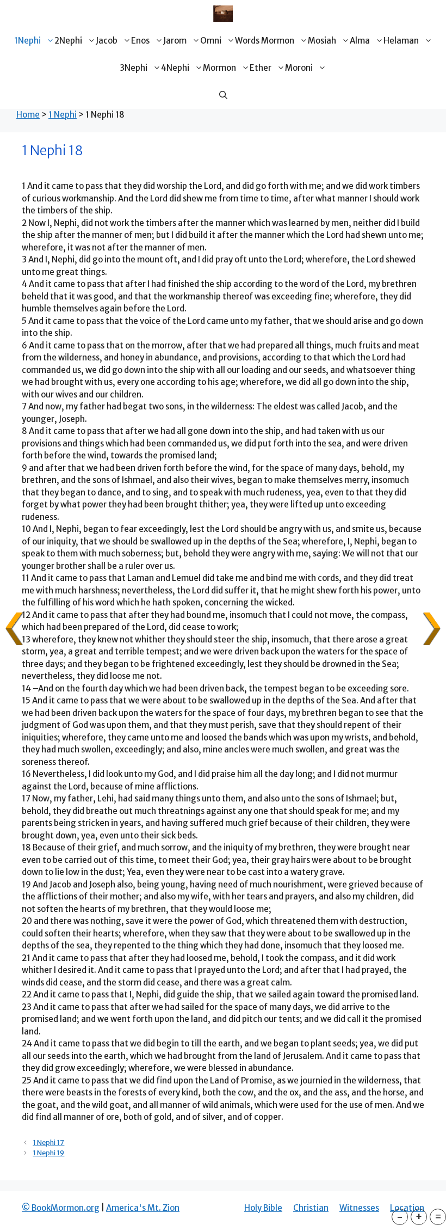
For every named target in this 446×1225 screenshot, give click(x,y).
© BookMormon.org (61, 1208)
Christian (311, 1208)
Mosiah (322, 40)
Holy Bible (263, 1208)
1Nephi (27, 40)
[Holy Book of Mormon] (222, 13)
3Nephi (133, 68)
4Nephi (175, 68)
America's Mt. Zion (142, 1208)
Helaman (401, 40)
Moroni (299, 68)
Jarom (175, 40)
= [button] (438, 1216)
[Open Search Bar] (223, 95)
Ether (260, 68)
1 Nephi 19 (48, 1152)
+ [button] (419, 1216)
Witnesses (359, 1208)
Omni (210, 40)
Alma (360, 40)
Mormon (219, 68)
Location (407, 1208)
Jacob (106, 40)
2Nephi (68, 40)
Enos (140, 40)
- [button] (400, 1216)
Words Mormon (264, 40)
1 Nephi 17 (48, 1142)
